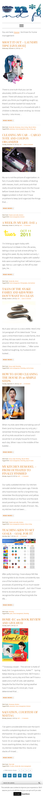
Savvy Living (24, 127)
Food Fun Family (21, 10)
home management (21, 129)
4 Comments (27, 383)
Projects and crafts (14, 215)
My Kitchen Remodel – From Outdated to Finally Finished (19, 470)
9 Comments (27, 225)
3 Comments (23, 536)
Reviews (21, 215)
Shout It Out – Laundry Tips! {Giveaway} (20, 44)
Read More (26, 794)
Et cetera (12, 766)
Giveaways (17, 127)
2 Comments (25, 476)
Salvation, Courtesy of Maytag (20, 713)
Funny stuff (12, 366)
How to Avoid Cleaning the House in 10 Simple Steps (20, 377)
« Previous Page (10, 770)
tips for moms (30, 460)
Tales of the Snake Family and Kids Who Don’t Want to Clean (18, 292)
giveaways (12, 129)
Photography (23, 283)
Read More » (8, 120)
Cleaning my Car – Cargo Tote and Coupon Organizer (21, 138)
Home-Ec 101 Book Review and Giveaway (21, 621)
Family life (11, 127)
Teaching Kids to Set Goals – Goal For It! (18, 531)
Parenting (18, 366)
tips (35, 129)
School (16, 281)
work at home (30, 368)
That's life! (11, 764)
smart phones (31, 283)
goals (11, 613)
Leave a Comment (28, 144)
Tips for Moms (32, 127)
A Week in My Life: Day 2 (19, 222)
